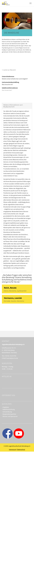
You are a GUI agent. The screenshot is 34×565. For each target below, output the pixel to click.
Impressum (12, 449)
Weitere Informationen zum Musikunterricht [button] (13, 106)
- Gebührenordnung (8, 409)
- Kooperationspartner (9, 414)
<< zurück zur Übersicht (9, 70)
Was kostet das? (7, 90)
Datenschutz (21, 449)
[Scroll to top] (28, 559)
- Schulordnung (7, 412)
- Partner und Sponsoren (10, 416)
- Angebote (5, 407)
